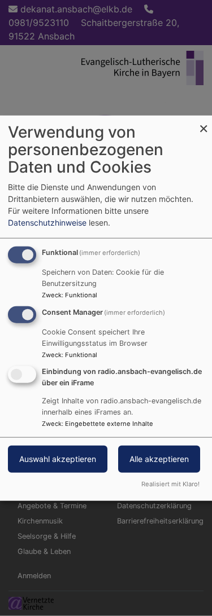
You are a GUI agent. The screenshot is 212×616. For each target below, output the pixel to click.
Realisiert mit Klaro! (170, 483)
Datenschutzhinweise (47, 222)
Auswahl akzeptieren (57, 458)
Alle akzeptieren (159, 458)
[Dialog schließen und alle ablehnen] (203, 123)
